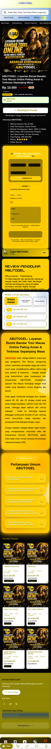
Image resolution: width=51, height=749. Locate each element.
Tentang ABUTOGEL (10, 715)
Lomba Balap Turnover (25, 301)
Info (44, 253)
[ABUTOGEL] (25, 4)
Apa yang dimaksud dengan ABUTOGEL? (20, 478)
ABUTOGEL (9, 18)
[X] (16, 704)
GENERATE (25, 178)
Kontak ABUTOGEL (10, 719)
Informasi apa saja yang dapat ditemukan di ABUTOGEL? (21, 501)
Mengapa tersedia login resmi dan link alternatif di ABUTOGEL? (22, 489)
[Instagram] (10, 704)
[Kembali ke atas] (46, 731)
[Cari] (5, 12)
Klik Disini (27, 142)
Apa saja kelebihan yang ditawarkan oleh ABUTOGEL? (21, 523)
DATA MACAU (24, 18)
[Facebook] (4, 704)
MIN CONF (14, 169)
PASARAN (14, 161)
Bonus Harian (11, 301)
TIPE (30, 161)
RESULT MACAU (41, 18)
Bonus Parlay (39, 301)
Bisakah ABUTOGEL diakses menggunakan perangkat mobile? (22, 512)
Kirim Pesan (13, 693)
